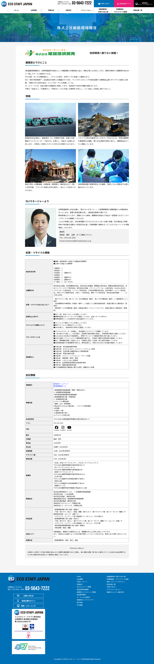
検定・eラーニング (28, 606)
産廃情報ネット (60, 386)
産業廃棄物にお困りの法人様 (116, 576)
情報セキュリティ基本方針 (115, 592)
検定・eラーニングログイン (116, 582)
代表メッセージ (82, 582)
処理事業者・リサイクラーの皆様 (117, 579)
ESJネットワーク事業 (84, 587)
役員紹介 (80, 584)
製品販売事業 (81, 595)
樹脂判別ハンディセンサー (85, 600)
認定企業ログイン (28, 601)
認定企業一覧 (111, 584)
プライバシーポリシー (114, 589)
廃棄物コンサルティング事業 (86, 592)
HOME (79, 576)
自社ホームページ (61, 384)
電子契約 (80, 602)
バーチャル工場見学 (83, 597)
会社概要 (80, 579)
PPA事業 (80, 605)
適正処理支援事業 (83, 589)
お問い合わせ (28, 595)
